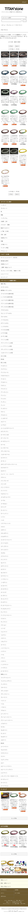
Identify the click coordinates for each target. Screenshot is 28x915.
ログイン (2, 893)
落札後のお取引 (4, 260)
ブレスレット (10, 25)
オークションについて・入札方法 (9, 257)
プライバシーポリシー (7, 903)
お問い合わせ (3, 896)
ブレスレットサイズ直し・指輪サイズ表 (10, 270)
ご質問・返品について (6, 267)
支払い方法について (11, 900)
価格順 (15, 42)
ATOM (24, 903)
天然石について (4, 264)
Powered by (6, 911)
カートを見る (17, 893)
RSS (21, 903)
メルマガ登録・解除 (15, 903)
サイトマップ (4, 277)
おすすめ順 (10, 42)
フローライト (18, 25)
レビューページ (4, 274)
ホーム (3, 25)
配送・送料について (19, 900)
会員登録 (16, 889)
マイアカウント (4, 889)
